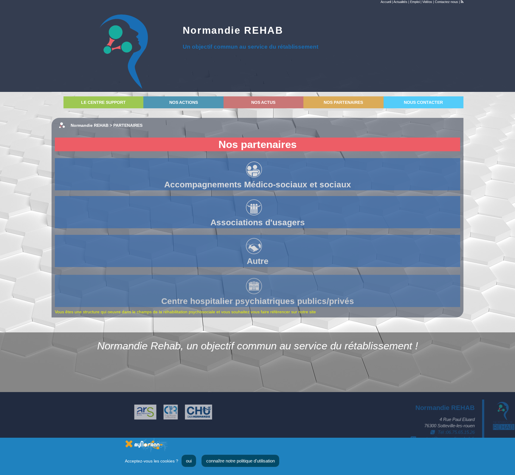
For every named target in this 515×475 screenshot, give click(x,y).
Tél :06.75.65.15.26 (456, 432)
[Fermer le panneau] (129, 443)
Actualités (400, 2)
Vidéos (427, 2)
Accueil (386, 2)
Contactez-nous (446, 2)
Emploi (415, 2)
